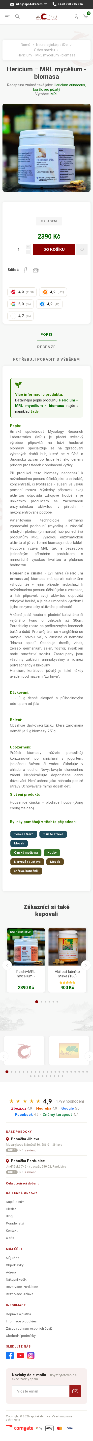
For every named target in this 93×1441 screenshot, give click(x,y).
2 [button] (41, 1002)
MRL (54, 94)
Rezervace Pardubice (22, 1287)
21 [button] (87, 1072)
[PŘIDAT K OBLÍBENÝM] (82, 249)
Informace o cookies (21, 1321)
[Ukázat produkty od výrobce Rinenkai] (24, 1051)
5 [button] (53, 1002)
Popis (46, 334)
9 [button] (39, 1072)
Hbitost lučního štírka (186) (67, 973)
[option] (26, 960)
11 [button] (47, 1072)
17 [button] (71, 1072)
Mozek (19, 843)
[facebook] (10, 1356)
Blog (9, 1216)
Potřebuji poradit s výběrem (46, 359)
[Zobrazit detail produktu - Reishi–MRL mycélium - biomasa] (26, 947)
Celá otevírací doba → (22, 1183)
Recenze (46, 347)
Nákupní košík (16, 1279)
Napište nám (15, 1202)
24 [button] (38, 1076)
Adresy (11, 1272)
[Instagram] (31, 1356)
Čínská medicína (26, 852)
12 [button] (51, 1072)
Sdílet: (13, 269)
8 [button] (35, 1072)
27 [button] (50, 1076)
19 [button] (79, 1072)
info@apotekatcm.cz (31, 4)
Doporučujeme (20, 932)
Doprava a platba (18, 1314)
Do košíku (54, 249)
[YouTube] (20, 1356)
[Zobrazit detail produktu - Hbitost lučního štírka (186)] (67, 947)
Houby (52, 852)
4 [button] (49, 1002)
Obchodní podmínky (20, 1336)
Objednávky (14, 1265)
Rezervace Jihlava (19, 1294)
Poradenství (15, 1223)
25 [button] (42, 1076)
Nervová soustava (27, 862)
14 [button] (59, 1072)
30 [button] (62, 1076)
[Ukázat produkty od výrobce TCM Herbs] (69, 1051)
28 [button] (54, 1076)
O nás (10, 1238)
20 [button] (83, 1072)
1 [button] (36, 1001)
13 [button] (55, 1072)
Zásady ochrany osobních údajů (29, 1328)
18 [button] (75, 1072)
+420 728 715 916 (70, 4)
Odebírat (75, 1391)
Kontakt (12, 1230)
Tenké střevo (23, 834)
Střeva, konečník (26, 871)
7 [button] (31, 1072)
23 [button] (34, 1076)
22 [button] (30, 1076)
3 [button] (45, 1002)
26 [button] (46, 1076)
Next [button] (86, 965)
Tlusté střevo (53, 834)
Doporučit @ (36, 270)
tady (35, 411)
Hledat (11, 1209)
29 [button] (58, 1076)
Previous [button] (7, 965)
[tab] (46, 335)
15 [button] (63, 1072)
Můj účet (12, 1258)
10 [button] (43, 1072)
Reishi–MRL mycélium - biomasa (25, 976)
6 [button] (57, 1002)
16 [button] (67, 1072)
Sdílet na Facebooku (25, 270)
